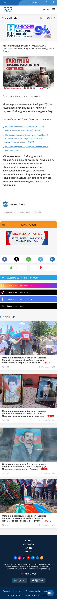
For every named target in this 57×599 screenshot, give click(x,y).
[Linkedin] (37, 558)
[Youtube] (28, 558)
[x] (24, 558)
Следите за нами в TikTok (18, 292)
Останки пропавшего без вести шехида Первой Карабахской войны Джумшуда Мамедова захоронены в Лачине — (26, 138)
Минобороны (24, 212)
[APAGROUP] (28, 574)
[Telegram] (33, 558)
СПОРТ (45, 10)
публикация (9, 212)
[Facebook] (15, 558)
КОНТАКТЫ (28, 544)
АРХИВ (28, 548)
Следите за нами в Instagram (19, 285)
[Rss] (41, 558)
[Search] (47, 3)
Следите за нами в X (16, 306)
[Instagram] (19, 558)
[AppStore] (38, 580)
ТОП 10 (28, 551)
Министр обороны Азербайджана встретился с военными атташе (26, 148)
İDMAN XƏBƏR (28, 225)
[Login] (53, 2)
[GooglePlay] (19, 580)
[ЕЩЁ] (53, 10)
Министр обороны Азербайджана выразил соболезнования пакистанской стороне (24, 128)
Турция (37, 212)
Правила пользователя (13, 591)
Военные (50, 18)
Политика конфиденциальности (40, 591)
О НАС (28, 540)
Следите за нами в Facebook (19, 299)
